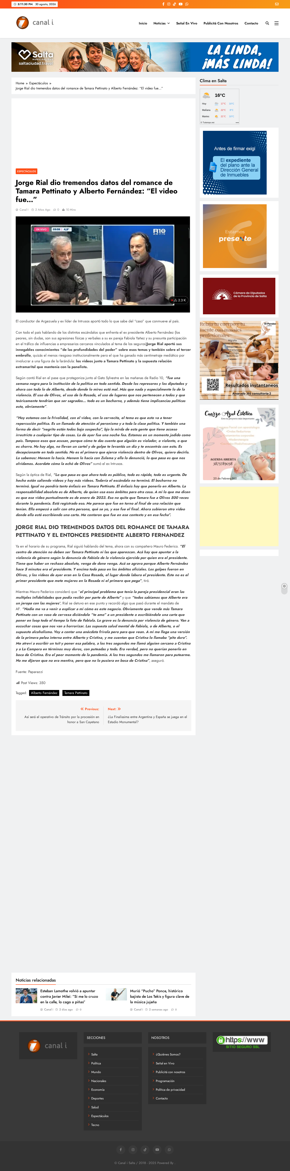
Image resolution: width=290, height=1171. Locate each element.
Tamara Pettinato (75, 692)
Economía (97, 1089)
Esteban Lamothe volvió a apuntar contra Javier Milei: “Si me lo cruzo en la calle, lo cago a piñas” (69, 996)
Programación (165, 1081)
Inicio (143, 23)
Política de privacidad (170, 1089)
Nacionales (98, 1081)
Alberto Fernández (44, 692)
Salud (95, 1107)
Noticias (159, 23)
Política (96, 1063)
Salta (94, 1054)
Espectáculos (26, 171)
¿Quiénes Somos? (168, 1054)
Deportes (97, 1098)
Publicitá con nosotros (221, 23)
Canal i (24, 209)
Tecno (95, 1125)
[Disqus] (103, 793)
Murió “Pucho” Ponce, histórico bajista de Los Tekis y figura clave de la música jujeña (159, 996)
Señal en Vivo (186, 23)
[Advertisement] (103, 134)
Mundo (96, 1072)
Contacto (251, 23)
